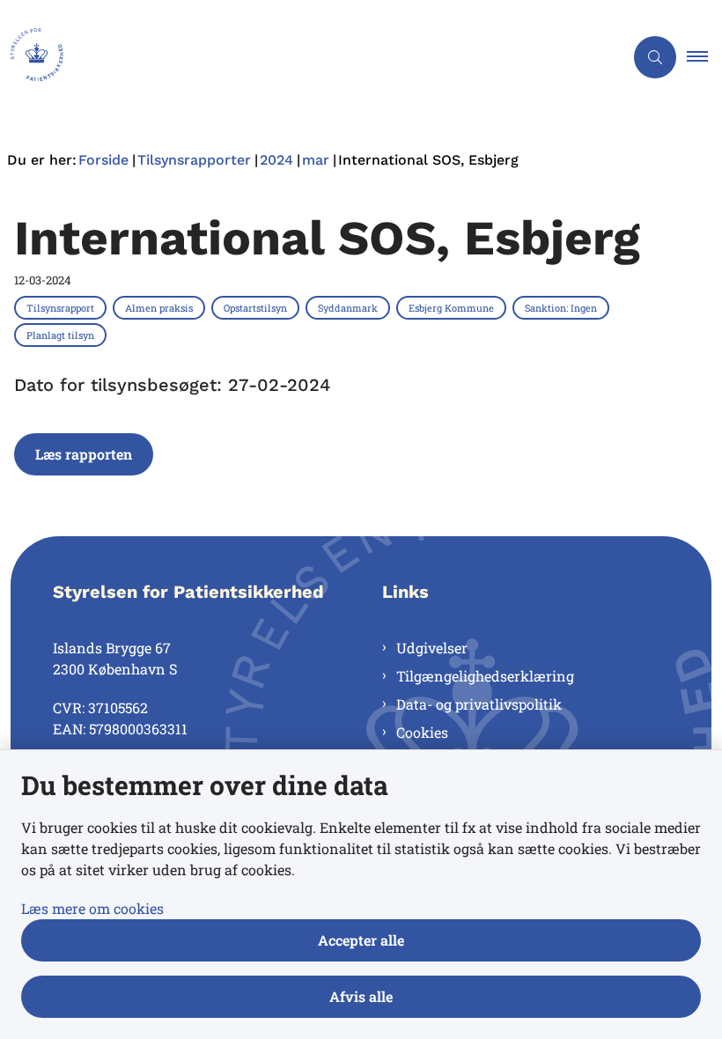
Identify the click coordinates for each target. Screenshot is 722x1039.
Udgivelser (432, 647)
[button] (704, 57)
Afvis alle (361, 996)
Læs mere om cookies (92, 908)
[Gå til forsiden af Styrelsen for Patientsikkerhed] (304, 57)
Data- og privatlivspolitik (479, 704)
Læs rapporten (83, 454)
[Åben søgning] (655, 57)
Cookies (422, 732)
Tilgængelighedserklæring (485, 676)
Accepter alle (361, 940)
